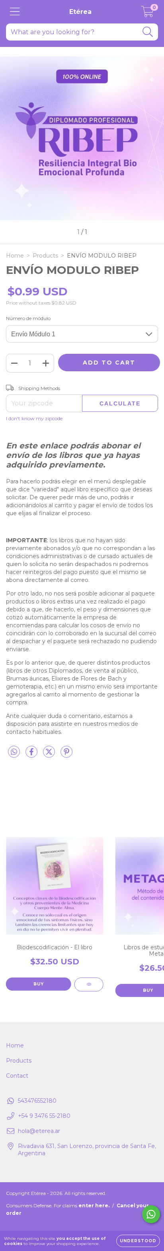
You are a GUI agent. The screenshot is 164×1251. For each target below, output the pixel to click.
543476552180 (37, 1100)
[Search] (148, 32)
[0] (147, 13)
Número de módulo (28, 318)
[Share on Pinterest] (66, 754)
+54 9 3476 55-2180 (44, 1115)
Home (15, 255)
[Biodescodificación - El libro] (88, 984)
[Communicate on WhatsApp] (151, 1214)
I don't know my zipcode (34, 418)
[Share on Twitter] (50, 754)
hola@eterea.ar (39, 1131)
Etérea (80, 12)
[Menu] (15, 11)
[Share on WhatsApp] (14, 752)
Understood (138, 1240)
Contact (17, 1075)
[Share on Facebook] (32, 754)
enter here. (93, 1205)
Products (45, 255)
